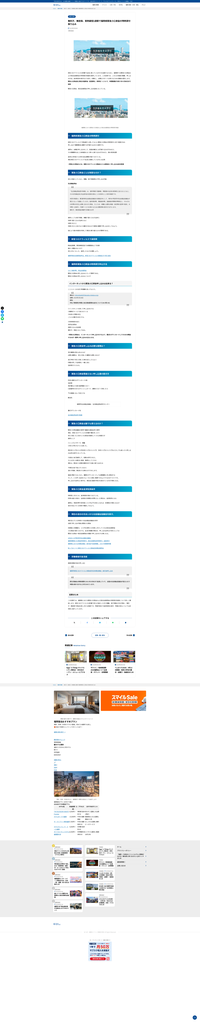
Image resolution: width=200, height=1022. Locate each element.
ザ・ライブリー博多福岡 (61, 822)
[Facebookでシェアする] (87, 622)
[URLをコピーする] (125, 622)
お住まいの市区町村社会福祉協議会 (79, 538)
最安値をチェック (59, 740)
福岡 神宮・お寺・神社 (132, 5)
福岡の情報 (95, 5)
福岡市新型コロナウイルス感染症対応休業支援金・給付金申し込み (91, 571)
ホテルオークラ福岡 (60, 817)
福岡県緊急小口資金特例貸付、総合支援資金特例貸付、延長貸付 (89, 541)
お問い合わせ (121, 866)
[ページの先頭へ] (195, 1017)
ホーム (119, 847)
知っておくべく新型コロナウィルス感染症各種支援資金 (86, 548)
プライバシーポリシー (124, 850)
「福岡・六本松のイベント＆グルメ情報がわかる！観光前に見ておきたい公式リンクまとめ (130, 856)
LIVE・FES (113, 5)
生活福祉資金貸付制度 (75, 415)
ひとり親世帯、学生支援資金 (77, 270)
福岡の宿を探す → (59, 732)
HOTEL (121, 5)
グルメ (143, 5)
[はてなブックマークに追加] (100, 622)
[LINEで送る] (112, 622)
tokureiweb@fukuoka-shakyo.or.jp (86, 295)
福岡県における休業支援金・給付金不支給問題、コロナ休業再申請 (89, 544)
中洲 (55, 770)
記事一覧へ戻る (100, 635)
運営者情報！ (121, 862)
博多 (55, 765)
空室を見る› (57, 760)
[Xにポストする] (74, 622)
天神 (55, 767)
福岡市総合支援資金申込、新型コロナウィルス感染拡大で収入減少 (89, 256)
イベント (104, 5)
